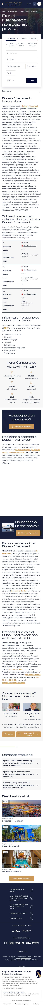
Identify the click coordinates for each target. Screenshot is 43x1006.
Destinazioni (12, 11)
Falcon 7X (25, 253)
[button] (21, 426)
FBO (6, 328)
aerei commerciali (16, 452)
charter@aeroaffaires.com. (13, 683)
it (27, 4)
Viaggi (21, 11)
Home (4, 11)
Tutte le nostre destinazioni (21, 878)
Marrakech (33, 106)
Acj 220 (24, 301)
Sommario (6, 91)
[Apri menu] (39, 4)
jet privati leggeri (22, 450)
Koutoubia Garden (19, 591)
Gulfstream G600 (28, 277)
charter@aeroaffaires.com (23, 958)
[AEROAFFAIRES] (2, 4)
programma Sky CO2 (17, 669)
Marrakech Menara (29, 246)
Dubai (24, 106)
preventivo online (32, 675)
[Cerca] (34, 4)
